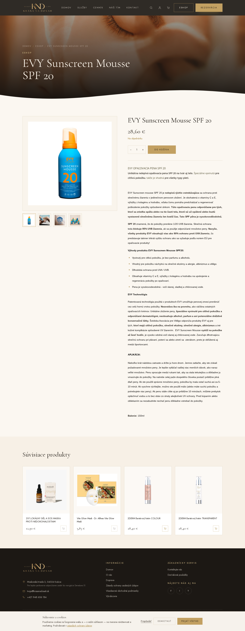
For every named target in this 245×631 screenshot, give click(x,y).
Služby (82, 7)
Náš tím (115, 7)
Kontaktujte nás (175, 569)
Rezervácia (209, 7)
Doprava (110, 580)
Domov (67, 7)
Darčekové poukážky (178, 575)
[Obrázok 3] (59, 220)
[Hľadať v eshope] (151, 7)
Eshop (183, 7)
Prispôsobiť (146, 621)
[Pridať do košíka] (165, 529)
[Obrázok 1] (29, 220)
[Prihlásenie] (159, 7)
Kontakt (132, 7)
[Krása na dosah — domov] (37, 8)
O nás (109, 575)
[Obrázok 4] (75, 220)
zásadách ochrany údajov (79, 625)
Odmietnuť (164, 621)
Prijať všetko (189, 621)
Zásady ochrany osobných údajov (122, 585)
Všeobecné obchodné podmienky (122, 591)
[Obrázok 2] (44, 220)
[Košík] (168, 7)
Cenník (98, 7)
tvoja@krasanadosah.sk (38, 591)
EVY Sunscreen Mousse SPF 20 (67, 46)
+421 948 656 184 (36, 597)
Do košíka (161, 149)
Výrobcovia (111, 596)
